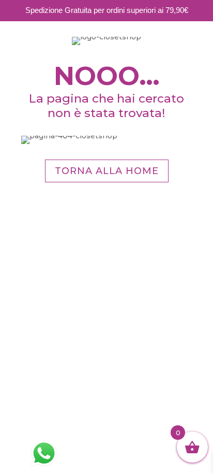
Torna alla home (107, 171)
